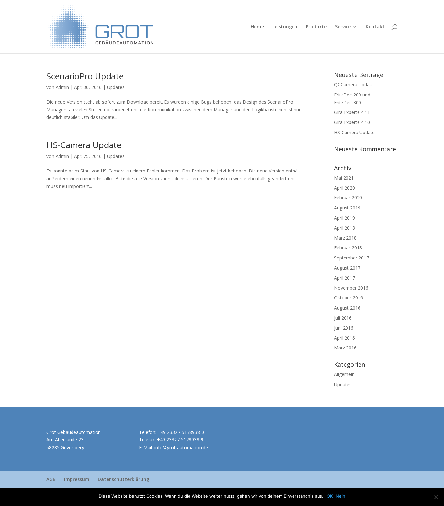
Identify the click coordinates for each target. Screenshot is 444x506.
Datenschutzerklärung (123, 479)
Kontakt (375, 27)
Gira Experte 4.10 (352, 122)
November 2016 (351, 288)
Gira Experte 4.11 (352, 112)
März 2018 (345, 238)
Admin (62, 87)
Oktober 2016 (348, 298)
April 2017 (344, 278)
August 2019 (347, 208)
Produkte (316, 27)
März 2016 (345, 348)
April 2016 (344, 338)
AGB (51, 479)
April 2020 (344, 188)
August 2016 (347, 308)
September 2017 (351, 258)
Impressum (76, 479)
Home (257, 27)
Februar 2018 (348, 248)
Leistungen (284, 27)
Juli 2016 (343, 318)
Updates (115, 87)
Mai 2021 (344, 178)
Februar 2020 (348, 198)
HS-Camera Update (83, 145)
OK (330, 496)
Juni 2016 (343, 328)
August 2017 (347, 268)
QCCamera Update (354, 85)
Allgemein (344, 374)
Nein (340, 496)
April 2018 (344, 228)
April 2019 (344, 218)
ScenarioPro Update (85, 76)
